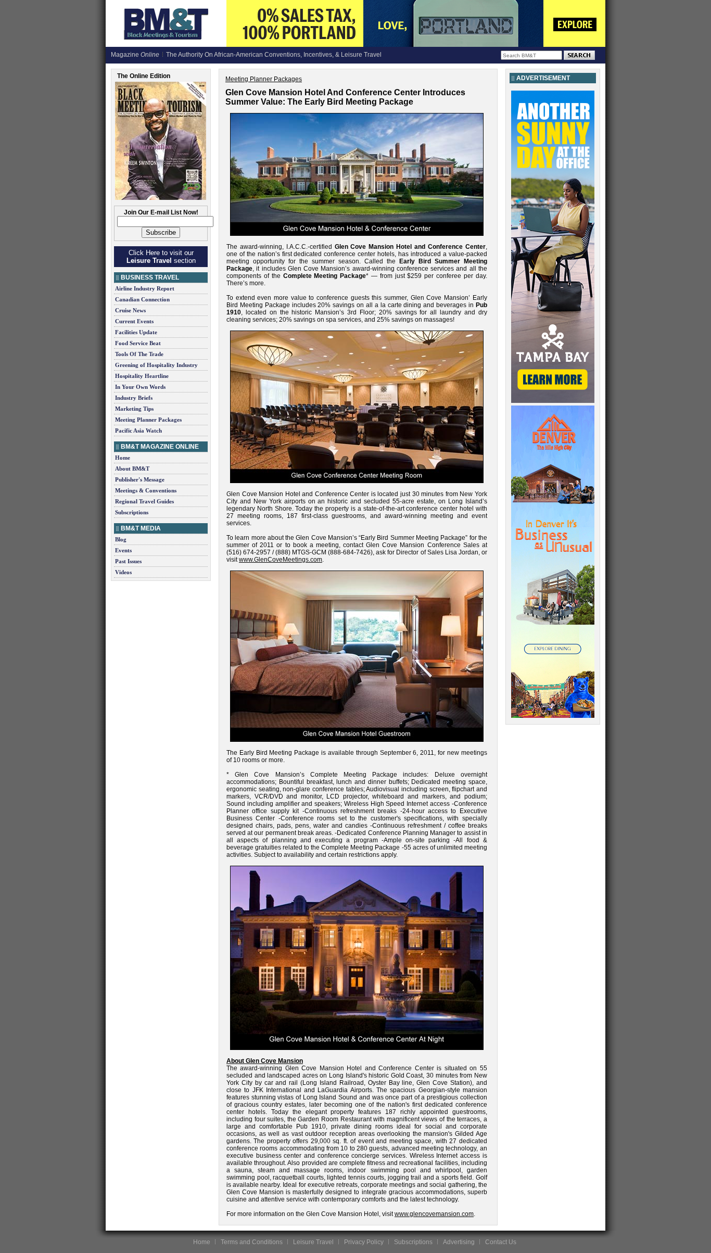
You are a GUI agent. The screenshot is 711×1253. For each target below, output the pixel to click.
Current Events (134, 321)
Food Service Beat (138, 343)
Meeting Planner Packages (148, 419)
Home (122, 457)
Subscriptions (131, 512)
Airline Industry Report (144, 288)
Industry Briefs (134, 398)
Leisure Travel (313, 1242)
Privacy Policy (364, 1242)
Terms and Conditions (252, 1242)
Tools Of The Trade (139, 354)
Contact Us (500, 1242)
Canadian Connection (142, 299)
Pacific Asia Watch (138, 430)
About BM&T (132, 468)
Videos (123, 572)
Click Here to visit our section (161, 256)
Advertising (459, 1242)
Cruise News (130, 310)
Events (123, 550)
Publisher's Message (139, 479)
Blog (120, 539)
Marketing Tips (134, 409)
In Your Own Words (140, 387)
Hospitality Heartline (142, 376)
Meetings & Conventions (145, 490)
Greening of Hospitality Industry (156, 365)
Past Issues (128, 561)
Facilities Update (136, 332)
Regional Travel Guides (144, 501)
